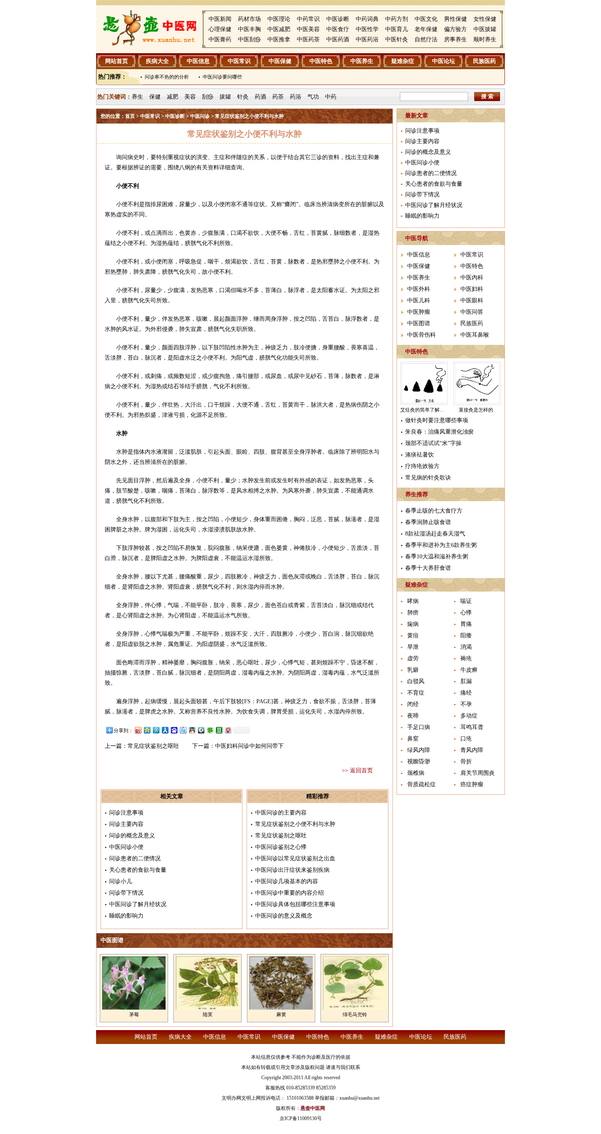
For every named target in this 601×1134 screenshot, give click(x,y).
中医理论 (278, 19)
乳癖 (413, 670)
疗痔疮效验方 (422, 466)
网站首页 (116, 61)
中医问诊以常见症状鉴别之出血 (295, 858)
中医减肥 (278, 29)
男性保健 (455, 19)
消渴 (466, 647)
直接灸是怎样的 (476, 410)
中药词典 (367, 19)
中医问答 (471, 312)
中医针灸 (396, 39)
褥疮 (466, 658)
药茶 (278, 97)
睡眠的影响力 (126, 916)
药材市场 (249, 19)
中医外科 (418, 289)
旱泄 (413, 647)
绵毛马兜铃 (355, 1014)
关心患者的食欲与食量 (137, 870)
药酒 (260, 97)
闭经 (413, 704)
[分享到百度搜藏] (173, 730)
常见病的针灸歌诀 (428, 478)
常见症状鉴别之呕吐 (153, 746)
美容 (190, 97)
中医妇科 (471, 289)
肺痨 (413, 613)
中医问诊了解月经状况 (137, 904)
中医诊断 (337, 19)
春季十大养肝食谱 (428, 568)
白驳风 (415, 681)
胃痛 (466, 624)
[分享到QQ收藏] (200, 730)
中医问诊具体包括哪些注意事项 (295, 904)
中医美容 (308, 29)
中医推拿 (278, 39)
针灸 (243, 97)
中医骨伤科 (421, 335)
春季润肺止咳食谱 (428, 522)
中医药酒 (337, 39)
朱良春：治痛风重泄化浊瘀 (439, 432)
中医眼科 (471, 300)
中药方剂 (396, 19)
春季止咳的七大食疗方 (433, 511)
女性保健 (484, 19)
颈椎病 (415, 773)
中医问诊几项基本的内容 (286, 881)
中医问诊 (200, 116)
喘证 (466, 601)
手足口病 (418, 727)
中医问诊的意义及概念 (283, 916)
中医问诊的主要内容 (281, 813)
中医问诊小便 (126, 847)
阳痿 (466, 635)
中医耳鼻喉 (474, 335)
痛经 (466, 693)
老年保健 (426, 29)
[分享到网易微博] (227, 730)
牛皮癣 (469, 670)
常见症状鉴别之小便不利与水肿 (295, 824)
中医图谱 (418, 323)
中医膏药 (220, 39)
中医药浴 (367, 39)
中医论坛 (443, 61)
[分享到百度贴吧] (182, 730)
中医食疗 (337, 29)
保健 (155, 97)
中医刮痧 (249, 39)
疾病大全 (157, 61)
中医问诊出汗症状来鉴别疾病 (292, 870)
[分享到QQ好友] (191, 730)
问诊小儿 (120, 881)
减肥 (172, 97)
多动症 (469, 716)
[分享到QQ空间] (146, 730)
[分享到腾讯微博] (155, 730)
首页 (130, 116)
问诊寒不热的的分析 (167, 77)
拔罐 (225, 97)
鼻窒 (413, 739)
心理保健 (220, 29)
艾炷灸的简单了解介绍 (424, 410)
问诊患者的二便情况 (135, 858)
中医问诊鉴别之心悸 (281, 847)
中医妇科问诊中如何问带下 (249, 746)
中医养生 (361, 61)
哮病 (413, 601)
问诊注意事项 (126, 813)
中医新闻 (220, 19)
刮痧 (207, 97)
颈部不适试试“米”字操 (433, 443)
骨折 (466, 761)
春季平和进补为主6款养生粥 (441, 545)
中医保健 (280, 61)
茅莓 (134, 1014)
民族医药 (484, 61)
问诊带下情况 (126, 893)
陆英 (208, 1014)
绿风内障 (418, 750)
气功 (313, 97)
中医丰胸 (249, 29)
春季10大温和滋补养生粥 (436, 557)
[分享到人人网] (164, 730)
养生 (137, 97)
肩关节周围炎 (477, 773)
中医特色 (320, 61)
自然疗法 (426, 39)
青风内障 (471, 750)
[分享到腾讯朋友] (209, 730)
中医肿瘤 (418, 312)
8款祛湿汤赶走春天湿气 (435, 534)
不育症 (415, 693)
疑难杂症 (402, 61)
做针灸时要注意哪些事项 (436, 420)
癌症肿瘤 (471, 784)
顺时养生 (484, 39)
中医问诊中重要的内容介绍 (289, 893)
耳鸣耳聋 (471, 727)
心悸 (466, 613)
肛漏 (466, 681)
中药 (330, 97)
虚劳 (413, 658)
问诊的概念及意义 (132, 835)
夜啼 (413, 716)
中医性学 (367, 29)
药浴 (295, 97)
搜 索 (487, 96)
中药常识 (308, 19)
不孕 (466, 704)
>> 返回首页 (357, 770)
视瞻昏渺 (418, 761)
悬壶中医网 (312, 1108)
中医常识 (239, 61)
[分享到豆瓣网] (218, 730)
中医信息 (198, 61)
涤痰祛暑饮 (419, 455)
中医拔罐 (484, 29)
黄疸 (413, 635)
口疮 (466, 739)
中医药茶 (308, 39)
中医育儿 (396, 29)
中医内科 (471, 277)
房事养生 (455, 39)
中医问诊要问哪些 (222, 77)
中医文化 (426, 19)
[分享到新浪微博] (137, 730)
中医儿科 (418, 300)
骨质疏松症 (421, 784)
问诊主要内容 (126, 824)
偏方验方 (455, 29)
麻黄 (281, 1014)
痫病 (413, 624)
